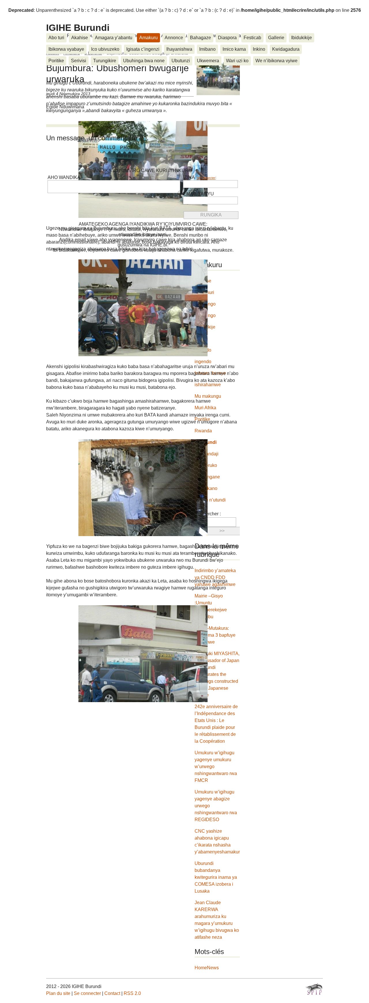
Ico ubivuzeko (105, 49)
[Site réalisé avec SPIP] (314, 989)
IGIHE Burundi (78, 27)
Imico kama (234, 49)
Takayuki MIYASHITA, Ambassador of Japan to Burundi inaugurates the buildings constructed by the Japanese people (217, 674)
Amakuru (148, 37)
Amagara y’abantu (113, 37)
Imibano (207, 49)
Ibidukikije (301, 37)
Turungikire (104, 60)
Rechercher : (208, 513)
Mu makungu (208, 396)
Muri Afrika (205, 407)
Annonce (174, 37)
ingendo (203, 361)
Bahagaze (200, 37)
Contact (112, 993)
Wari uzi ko (237, 60)
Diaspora (227, 37)
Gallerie (276, 37)
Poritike (56, 60)
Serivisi (78, 60)
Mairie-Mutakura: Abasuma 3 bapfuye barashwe (215, 635)
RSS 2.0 (132, 993)
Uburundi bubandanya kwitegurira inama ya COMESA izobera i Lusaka (216, 877)
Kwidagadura (286, 49)
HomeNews (207, 967)
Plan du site (58, 993)
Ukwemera (208, 60)
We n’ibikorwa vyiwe (276, 60)
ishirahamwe (208, 384)
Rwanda (203, 430)
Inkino (259, 49)
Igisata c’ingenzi (142, 49)
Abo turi (56, 37)
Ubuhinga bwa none (144, 60)
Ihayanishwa (179, 49)
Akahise (79, 37)
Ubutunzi (181, 60)
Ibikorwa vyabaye (66, 49)
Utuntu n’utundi (210, 499)
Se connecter (206, 178)
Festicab (252, 37)
